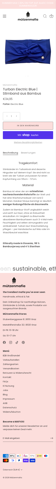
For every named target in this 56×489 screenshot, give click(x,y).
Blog (5, 394)
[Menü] (4, 16)
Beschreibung (10, 152)
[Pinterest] (23, 342)
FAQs (5, 381)
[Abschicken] (51, 438)
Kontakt (7, 377)
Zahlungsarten (10, 364)
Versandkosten (11, 368)
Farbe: (6, 104)
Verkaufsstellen (11, 359)
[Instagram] (10, 342)
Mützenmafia (10, 84)
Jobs (5, 390)
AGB (5, 403)
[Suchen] (45, 16)
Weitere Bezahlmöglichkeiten (28, 142)
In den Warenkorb (28, 125)
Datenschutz (10, 407)
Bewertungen (28, 152)
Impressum (9, 398)
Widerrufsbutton (12, 411)
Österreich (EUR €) (11, 470)
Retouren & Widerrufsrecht (17, 372)
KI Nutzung (8, 385)
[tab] (12, 153)
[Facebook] (4, 342)
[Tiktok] (17, 342)
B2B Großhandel (11, 355)
